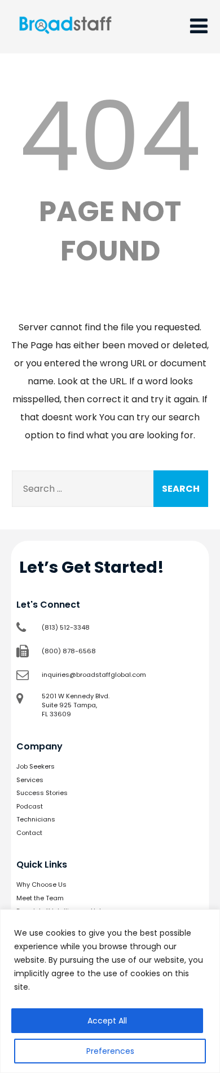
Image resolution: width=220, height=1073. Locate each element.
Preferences (110, 1051)
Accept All (107, 1020)
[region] (110, 991)
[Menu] (199, 26)
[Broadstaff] (65, 46)
